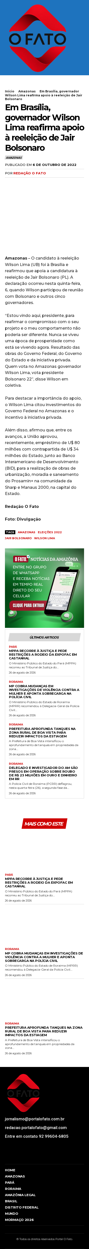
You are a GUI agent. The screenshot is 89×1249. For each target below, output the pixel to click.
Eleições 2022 (50, 532)
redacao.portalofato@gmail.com (36, 1127)
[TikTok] (24, 1155)
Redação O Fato (29, 173)
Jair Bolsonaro (18, 538)
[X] (21, 183)
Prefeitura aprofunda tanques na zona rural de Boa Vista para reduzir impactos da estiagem (42, 732)
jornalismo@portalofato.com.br (35, 1118)
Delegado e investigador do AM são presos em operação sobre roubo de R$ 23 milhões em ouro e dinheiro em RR (43, 773)
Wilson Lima (44, 538)
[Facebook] (10, 183)
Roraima (16, 681)
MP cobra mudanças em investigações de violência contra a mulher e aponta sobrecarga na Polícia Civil (44, 691)
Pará (13, 646)
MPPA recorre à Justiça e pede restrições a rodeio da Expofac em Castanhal (43, 654)
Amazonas (27, 91)
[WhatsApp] (44, 183)
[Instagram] (15, 1155)
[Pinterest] (33, 183)
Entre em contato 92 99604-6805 (36, 1136)
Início (9, 91)
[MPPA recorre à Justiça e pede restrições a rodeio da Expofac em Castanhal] (44, 850)
